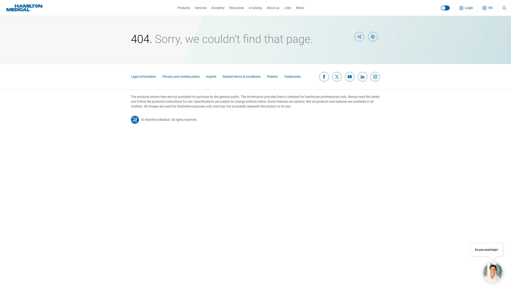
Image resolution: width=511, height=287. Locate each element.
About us (273, 8)
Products (183, 8)
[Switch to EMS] (445, 8)
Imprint (211, 77)
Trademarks (292, 77)
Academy (218, 8)
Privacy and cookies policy (181, 77)
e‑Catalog (255, 8)
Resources (236, 8)
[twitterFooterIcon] (337, 77)
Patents (272, 77)
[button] (466, 8)
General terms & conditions (241, 77)
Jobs (287, 8)
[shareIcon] (359, 36)
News (300, 8)
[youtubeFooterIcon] (350, 77)
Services (201, 8)
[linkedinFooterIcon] (362, 77)
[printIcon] (373, 36)
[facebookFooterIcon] (324, 77)
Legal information (143, 77)
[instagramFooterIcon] (375, 77)
